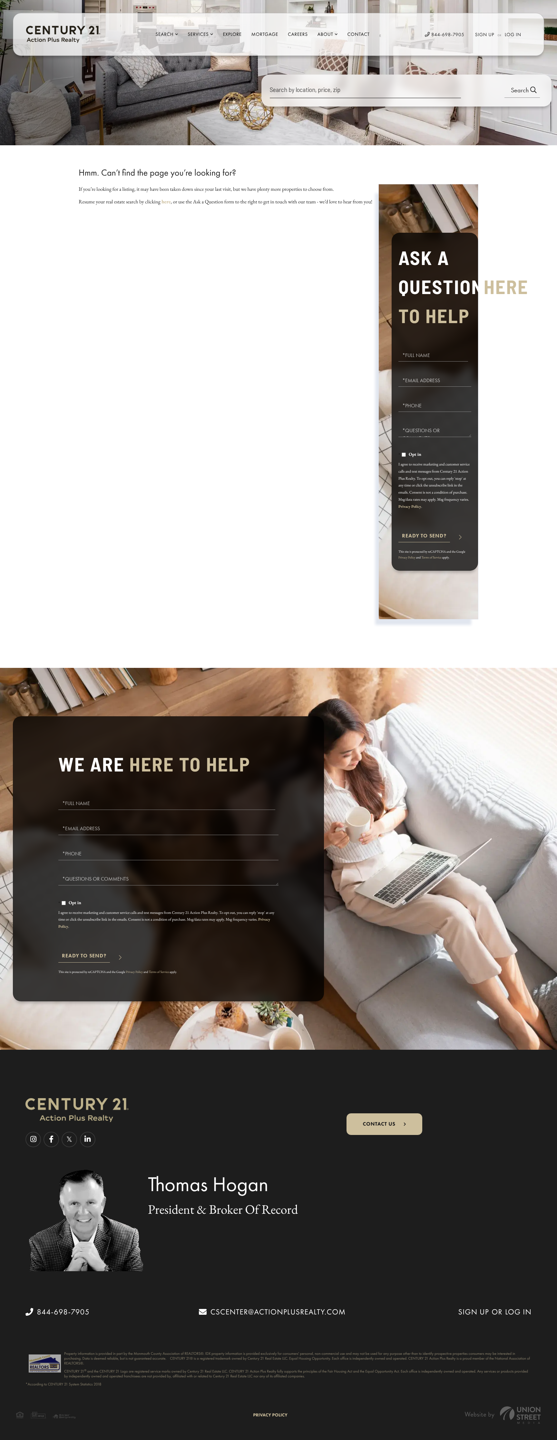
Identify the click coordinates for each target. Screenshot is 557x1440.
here (166, 201)
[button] (522, 90)
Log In (513, 34)
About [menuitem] (325, 34)
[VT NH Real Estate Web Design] (503, 1415)
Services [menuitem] (198, 34)
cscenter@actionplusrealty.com (278, 1311)
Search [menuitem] (164, 34)
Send (424, 538)
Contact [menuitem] (358, 34)
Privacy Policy (409, 506)
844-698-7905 (447, 34)
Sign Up (484, 34)
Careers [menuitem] (298, 34)
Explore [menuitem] (232, 34)
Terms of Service (431, 557)
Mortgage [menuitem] (264, 34)
